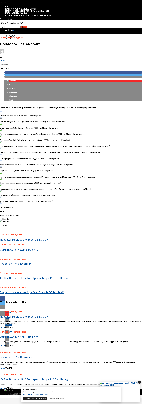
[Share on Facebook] (73, 72)
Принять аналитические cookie (35, 398)
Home (7, 7)
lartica (2, 61)
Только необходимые (57, 398)
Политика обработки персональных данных (26, 11)
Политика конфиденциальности (20, 9)
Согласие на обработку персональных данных (27, 15)
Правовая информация (15, 13)
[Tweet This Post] (73, 75)
